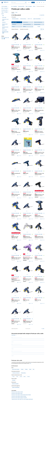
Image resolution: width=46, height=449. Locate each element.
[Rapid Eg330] (28, 167)
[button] (20, 44)
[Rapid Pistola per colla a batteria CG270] (39, 167)
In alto (43, 328)
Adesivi (2, 13)
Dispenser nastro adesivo (5, 25)
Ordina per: (13, 29)
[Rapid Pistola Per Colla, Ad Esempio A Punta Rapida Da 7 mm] (28, 83)
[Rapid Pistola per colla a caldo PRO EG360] (28, 315)
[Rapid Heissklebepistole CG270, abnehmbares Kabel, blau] (39, 252)
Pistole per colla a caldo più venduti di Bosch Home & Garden (21, 394)
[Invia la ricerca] (12, 2)
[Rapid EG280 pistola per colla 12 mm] (16, 41)
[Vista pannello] (41, 29)
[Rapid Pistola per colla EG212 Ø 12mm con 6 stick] (39, 62)
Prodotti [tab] (13, 12)
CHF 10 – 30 (30, 18)
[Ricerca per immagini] (25, 2)
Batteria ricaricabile (15, 18)
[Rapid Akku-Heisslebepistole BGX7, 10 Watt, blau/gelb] (28, 146)
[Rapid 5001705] (28, 294)
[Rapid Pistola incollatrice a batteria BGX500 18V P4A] (16, 62)
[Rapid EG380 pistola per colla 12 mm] (16, 294)
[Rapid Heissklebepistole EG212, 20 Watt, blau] (39, 41)
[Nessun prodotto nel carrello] (43, 2)
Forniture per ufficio (4, 10)
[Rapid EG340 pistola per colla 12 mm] (16, 189)
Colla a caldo (4, 17)
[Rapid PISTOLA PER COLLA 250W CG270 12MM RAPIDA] (16, 83)
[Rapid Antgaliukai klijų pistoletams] (39, 104)
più (30, 363)
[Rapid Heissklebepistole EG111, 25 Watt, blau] (28, 62)
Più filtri (39, 26)
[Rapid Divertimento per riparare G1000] (28, 252)
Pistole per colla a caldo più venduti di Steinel (19, 396)
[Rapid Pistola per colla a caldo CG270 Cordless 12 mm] (39, 83)
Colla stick (3, 22)
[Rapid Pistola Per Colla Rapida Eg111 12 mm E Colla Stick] (39, 146)
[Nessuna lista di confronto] (39, 2)
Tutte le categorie (4, 6)
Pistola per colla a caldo (5, 32)
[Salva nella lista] (19, 50)
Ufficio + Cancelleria (4, 8)
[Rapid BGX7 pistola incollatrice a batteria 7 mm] (39, 125)
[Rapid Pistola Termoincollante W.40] (16, 125)
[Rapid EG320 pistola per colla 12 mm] (16, 146)
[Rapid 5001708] (39, 294)
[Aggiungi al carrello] (20, 50)
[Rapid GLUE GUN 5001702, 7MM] (16, 231)
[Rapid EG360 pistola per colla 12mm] (28, 104)
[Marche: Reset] (21, 22)
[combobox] (17, 29)
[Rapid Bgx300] (28, 125)
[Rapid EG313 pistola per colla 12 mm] (28, 41)
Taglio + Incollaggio (29, 6)
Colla (3, 15)
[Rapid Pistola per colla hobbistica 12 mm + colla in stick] (39, 189)
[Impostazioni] (29, 2)
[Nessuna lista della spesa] (41, 2)
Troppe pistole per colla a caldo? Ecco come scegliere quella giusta (22, 399)
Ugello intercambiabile (36, 18)
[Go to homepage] (4, 2)
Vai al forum (13, 335)
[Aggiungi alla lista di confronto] (17, 50)
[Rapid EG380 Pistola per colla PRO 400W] (28, 189)
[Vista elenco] (43, 29)
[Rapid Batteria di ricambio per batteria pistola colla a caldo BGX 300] (28, 231)
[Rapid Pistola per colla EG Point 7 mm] (16, 210)
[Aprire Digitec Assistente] (37, 2)
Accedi (33, 2)
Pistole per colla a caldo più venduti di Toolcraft (19, 397)
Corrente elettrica (23, 18)
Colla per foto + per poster (5, 20)
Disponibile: (22, 29)
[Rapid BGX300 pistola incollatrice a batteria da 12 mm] (39, 273)
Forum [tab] (16, 12)
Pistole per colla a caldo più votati (17, 393)
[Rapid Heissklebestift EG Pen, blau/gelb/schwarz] (16, 167)
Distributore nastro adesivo (5, 28)
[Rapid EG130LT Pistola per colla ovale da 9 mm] (16, 252)
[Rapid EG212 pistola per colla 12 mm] (28, 273)
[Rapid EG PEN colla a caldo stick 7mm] (16, 104)
